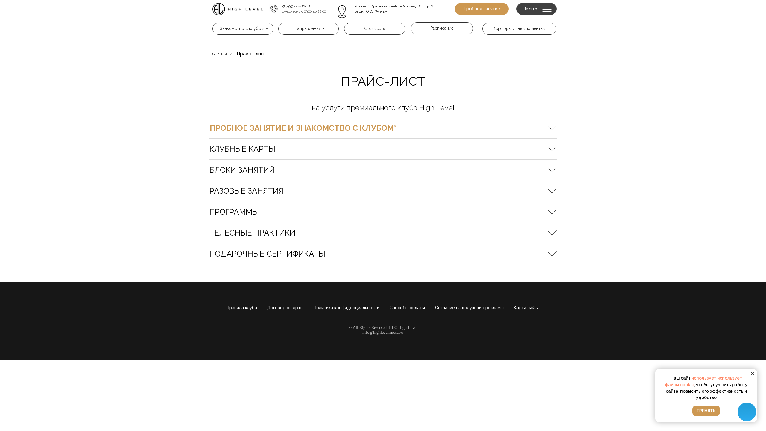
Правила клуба (242, 307)
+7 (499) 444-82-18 (296, 6)
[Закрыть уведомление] (753, 374)
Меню (531, 9)
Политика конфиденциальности (346, 307)
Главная (218, 54)
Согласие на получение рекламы (469, 307)
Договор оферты (285, 307)
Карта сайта (526, 307)
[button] (482, 9)
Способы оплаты (407, 307)
